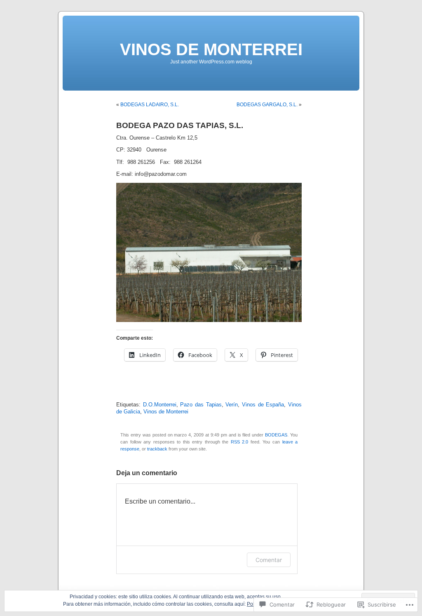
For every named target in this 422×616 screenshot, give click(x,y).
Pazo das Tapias (200, 405)
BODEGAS (276, 434)
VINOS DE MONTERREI (211, 49)
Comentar (269, 559)
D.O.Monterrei (159, 405)
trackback (157, 448)
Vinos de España (263, 405)
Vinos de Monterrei (165, 412)
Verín (231, 405)
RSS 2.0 (240, 441)
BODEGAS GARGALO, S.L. (267, 104)
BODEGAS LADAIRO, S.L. (149, 104)
